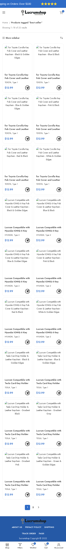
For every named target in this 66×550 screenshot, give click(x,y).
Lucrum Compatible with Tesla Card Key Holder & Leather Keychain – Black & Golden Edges (17, 381)
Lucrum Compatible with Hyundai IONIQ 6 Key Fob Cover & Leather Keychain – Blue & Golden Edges (17, 280)
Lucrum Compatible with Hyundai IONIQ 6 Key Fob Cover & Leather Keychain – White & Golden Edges (48, 331)
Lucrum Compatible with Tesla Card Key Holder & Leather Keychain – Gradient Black (17, 432)
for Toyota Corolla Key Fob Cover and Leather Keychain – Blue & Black (48, 76)
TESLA (7, 387)
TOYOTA (8, 82)
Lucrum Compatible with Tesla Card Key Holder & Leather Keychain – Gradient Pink (17, 483)
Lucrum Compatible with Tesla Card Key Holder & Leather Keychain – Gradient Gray (48, 432)
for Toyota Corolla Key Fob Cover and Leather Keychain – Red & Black (17, 178)
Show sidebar (13, 38)
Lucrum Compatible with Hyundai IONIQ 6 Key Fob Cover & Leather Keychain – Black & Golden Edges (17, 229)
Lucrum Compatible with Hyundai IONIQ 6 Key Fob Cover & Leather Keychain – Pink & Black (48, 280)
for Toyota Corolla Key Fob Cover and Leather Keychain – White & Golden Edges (48, 178)
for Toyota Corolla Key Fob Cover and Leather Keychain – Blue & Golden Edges (17, 127)
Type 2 (16, 235)
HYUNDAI (9, 235)
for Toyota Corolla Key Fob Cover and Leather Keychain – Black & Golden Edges (17, 76)
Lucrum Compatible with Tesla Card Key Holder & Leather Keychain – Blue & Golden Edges (48, 381)
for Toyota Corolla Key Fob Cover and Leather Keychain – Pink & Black (48, 127)
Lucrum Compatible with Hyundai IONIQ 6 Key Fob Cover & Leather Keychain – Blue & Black (48, 229)
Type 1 (15, 82)
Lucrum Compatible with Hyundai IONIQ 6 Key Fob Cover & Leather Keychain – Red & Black (17, 331)
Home (5, 22)
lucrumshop (24, 538)
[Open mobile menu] (4, 12)
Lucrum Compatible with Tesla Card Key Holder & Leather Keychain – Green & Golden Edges (48, 483)
